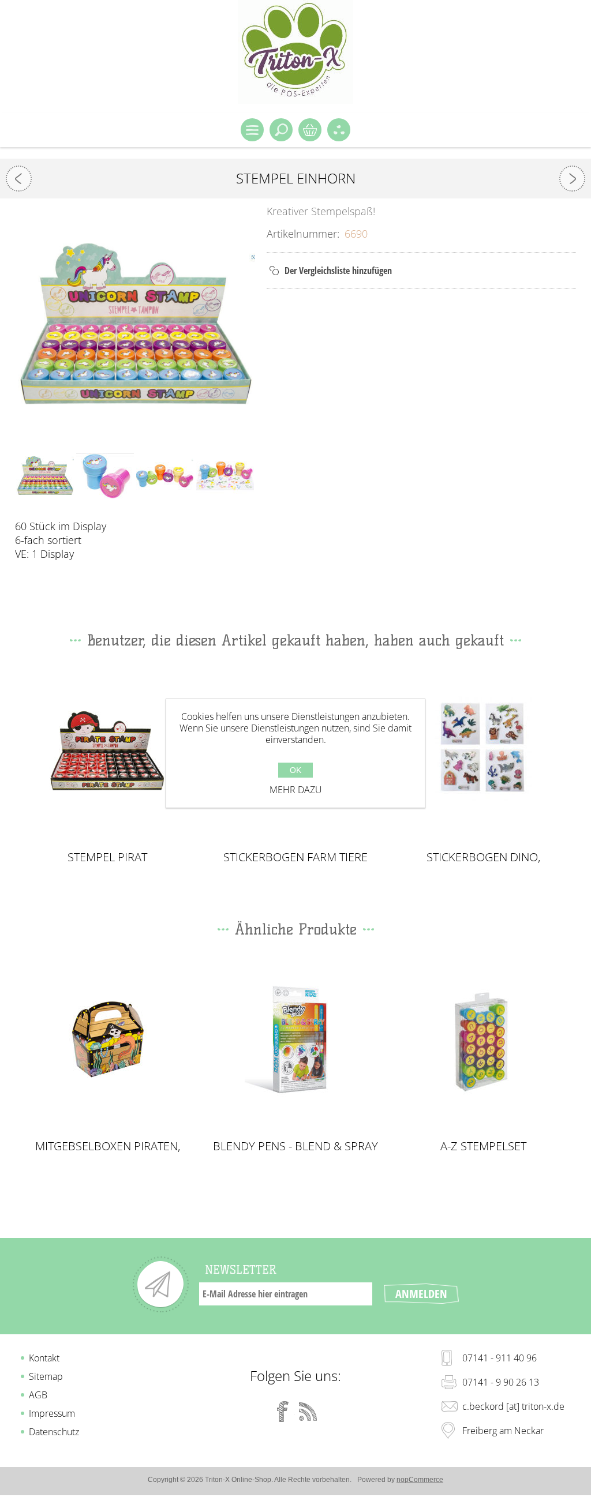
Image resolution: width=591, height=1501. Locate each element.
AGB (38, 1395)
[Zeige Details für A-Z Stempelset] (483, 1039)
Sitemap (46, 1376)
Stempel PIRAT (107, 857)
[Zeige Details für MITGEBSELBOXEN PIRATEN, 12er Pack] (107, 1039)
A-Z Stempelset (483, 1146)
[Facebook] (283, 1411)
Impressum (52, 1413)
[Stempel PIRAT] (572, 179)
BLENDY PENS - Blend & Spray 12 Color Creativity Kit (295, 1146)
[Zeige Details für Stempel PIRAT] (107, 750)
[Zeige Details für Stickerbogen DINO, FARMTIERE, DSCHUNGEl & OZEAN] (483, 750)
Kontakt (44, 1358)
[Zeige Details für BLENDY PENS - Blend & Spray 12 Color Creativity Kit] (295, 1039)
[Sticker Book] (19, 179)
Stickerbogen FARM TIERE (295, 857)
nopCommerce (420, 1480)
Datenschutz (54, 1431)
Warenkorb (309, 129)
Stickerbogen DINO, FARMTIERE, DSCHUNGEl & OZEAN (483, 857)
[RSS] (308, 1411)
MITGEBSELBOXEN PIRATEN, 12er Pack (107, 1146)
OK (295, 770)
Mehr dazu (296, 789)
